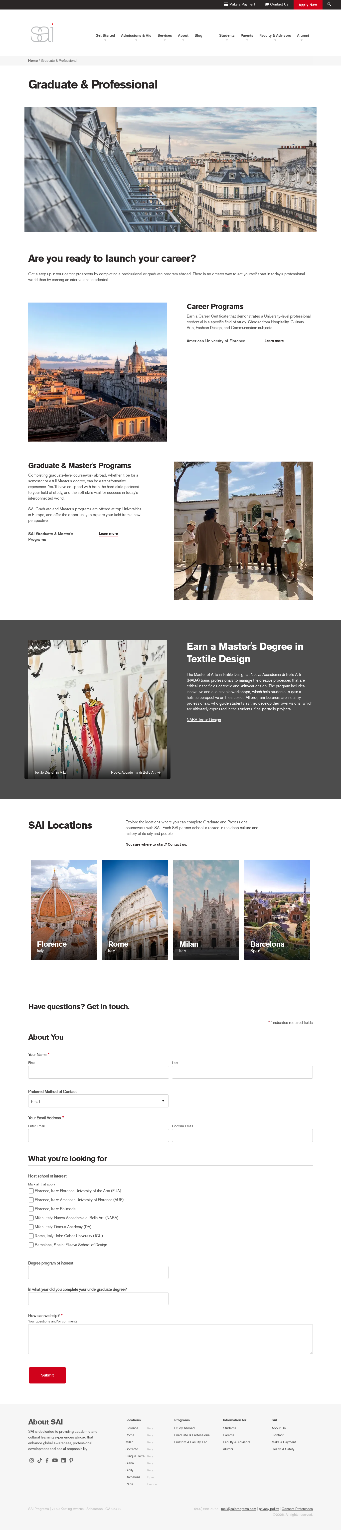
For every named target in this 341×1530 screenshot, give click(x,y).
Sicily (129, 1470)
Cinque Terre (135, 1456)
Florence (132, 1428)
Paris (129, 1484)
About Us (279, 1428)
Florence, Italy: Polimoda (55, 1208)
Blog (198, 35)
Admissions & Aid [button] (136, 35)
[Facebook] (47, 1461)
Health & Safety (283, 1449)
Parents (228, 1435)
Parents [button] (247, 35)
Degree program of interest (50, 1263)
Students (229, 1428)
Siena (130, 1463)
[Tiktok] (39, 1461)
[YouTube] (55, 1461)
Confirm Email (182, 1126)
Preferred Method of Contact (52, 1091)
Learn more (274, 341)
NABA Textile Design (204, 719)
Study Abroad (184, 1428)
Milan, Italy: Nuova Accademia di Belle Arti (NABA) (76, 1217)
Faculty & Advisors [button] (275, 35)
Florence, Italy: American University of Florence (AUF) (79, 1199)
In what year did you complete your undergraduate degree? (77, 1289)
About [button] (183, 35)
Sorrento (132, 1449)
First (31, 1063)
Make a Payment (284, 1442)
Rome (130, 1435)
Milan (129, 1442)
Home (33, 61)
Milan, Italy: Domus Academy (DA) (63, 1226)
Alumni (228, 1449)
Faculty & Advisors (236, 1442)
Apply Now (308, 5)
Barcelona (133, 1477)
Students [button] (227, 35)
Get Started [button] (105, 35)
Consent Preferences (297, 1509)
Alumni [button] (303, 35)
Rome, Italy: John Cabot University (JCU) (69, 1235)
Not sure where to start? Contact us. (156, 844)
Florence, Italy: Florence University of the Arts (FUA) (78, 1190)
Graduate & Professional (192, 1435)
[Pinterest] (71, 1461)
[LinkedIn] (63, 1461)
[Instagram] (31, 1461)
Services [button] (165, 35)
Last (175, 1063)
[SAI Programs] (42, 32)
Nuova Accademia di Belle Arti (133, 772)
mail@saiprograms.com (238, 1509)
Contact (278, 1435)
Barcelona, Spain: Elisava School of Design (71, 1244)
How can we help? (45, 1315)
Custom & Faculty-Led (190, 1442)
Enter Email (36, 1126)
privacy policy (269, 1509)
